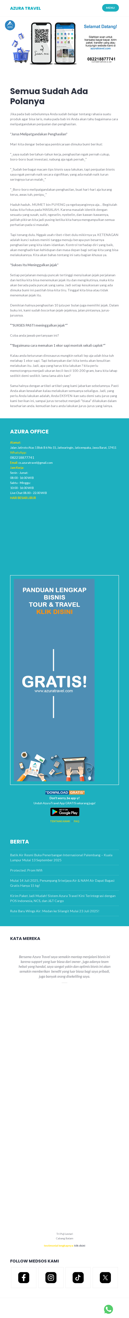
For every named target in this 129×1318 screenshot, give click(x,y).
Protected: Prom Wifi (26, 870)
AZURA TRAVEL (25, 8)
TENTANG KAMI (60, 821)
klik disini (79, 1245)
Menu (110, 7)
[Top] (108, 1308)
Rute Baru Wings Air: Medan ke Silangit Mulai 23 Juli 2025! (54, 911)
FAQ (76, 821)
